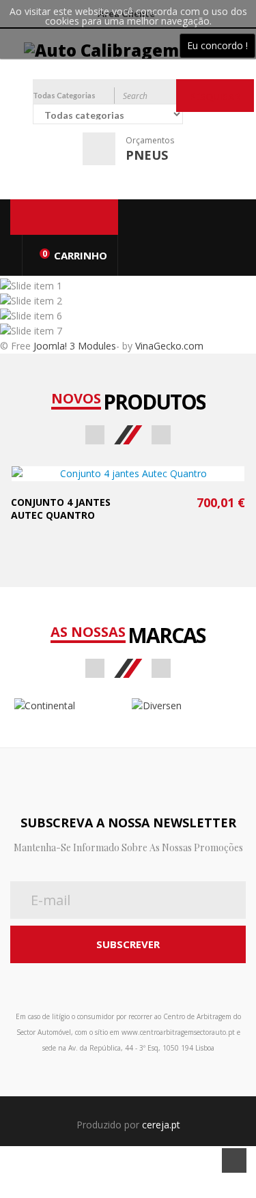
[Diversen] (187, 705)
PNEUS (147, 155)
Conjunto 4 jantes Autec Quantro (61, 509)
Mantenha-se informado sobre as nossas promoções (128, 847)
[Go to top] (234, 1160)
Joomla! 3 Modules (74, 345)
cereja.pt (161, 1124)
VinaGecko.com (169, 345)
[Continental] (69, 705)
